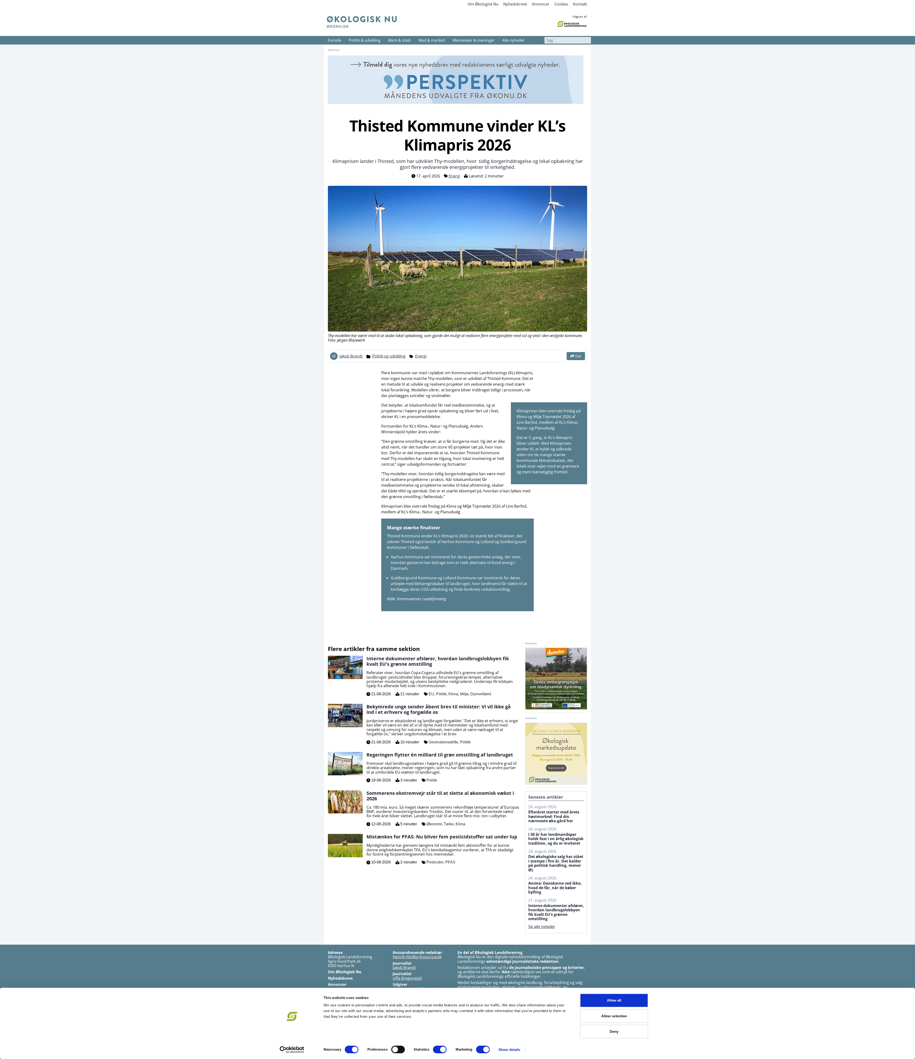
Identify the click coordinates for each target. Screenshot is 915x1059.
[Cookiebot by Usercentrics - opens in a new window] (292, 1049)
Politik (441, 694)
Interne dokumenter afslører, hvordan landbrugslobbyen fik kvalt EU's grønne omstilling (556, 912)
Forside (334, 40)
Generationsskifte (443, 742)
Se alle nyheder (541, 927)
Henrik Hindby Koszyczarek (417, 956)
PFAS (450, 862)
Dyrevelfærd (480, 694)
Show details (509, 1050)
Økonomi (434, 824)
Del (578, 356)
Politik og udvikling (389, 356)
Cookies (561, 4)
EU (431, 694)
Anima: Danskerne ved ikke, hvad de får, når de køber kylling (555, 887)
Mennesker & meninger (473, 40)
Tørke (449, 824)
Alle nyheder (513, 40)
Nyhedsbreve (515, 4)
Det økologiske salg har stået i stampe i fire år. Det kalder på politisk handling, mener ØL (555, 863)
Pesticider (435, 862)
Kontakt (580, 4)
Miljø (464, 694)
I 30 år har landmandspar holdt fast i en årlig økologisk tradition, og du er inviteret (556, 838)
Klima (453, 694)
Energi (454, 176)
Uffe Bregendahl (407, 978)
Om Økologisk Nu (483, 4)
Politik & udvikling (365, 40)
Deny (614, 1031)
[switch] (398, 1049)
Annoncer (540, 4)
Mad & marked (431, 40)
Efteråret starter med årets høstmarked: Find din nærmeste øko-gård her (553, 816)
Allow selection (614, 1016)
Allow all (614, 1000)
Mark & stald (399, 40)
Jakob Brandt (351, 356)
